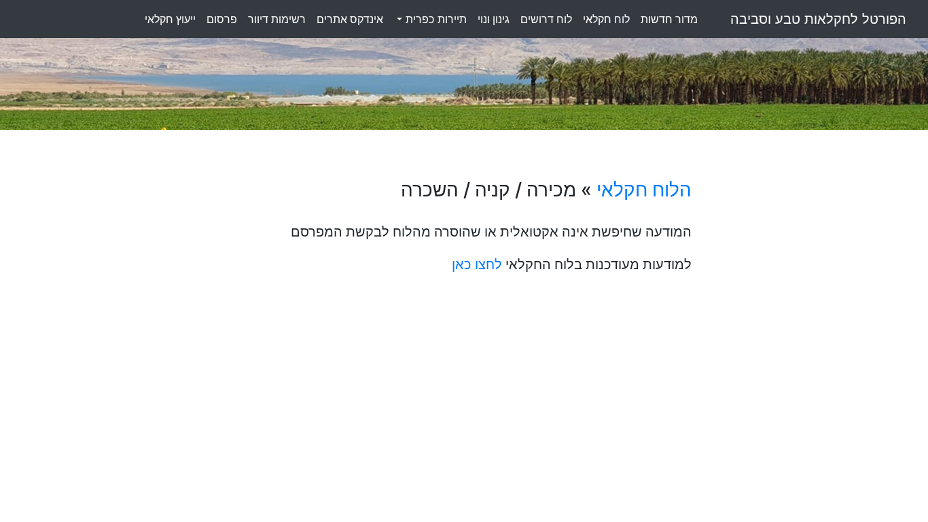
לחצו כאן (477, 264)
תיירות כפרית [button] (434, 19)
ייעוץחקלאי (170, 19)
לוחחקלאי (606, 19)
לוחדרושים (546, 19)
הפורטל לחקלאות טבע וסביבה (818, 19)
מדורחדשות (669, 19)
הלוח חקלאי (644, 189)
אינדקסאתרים (350, 19)
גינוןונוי (494, 19)
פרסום (222, 19)
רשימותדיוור (277, 19)
